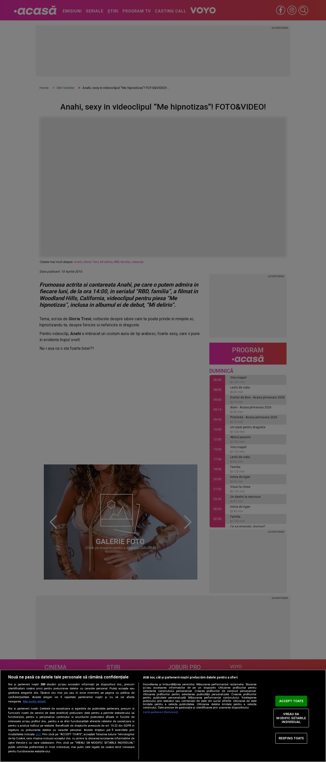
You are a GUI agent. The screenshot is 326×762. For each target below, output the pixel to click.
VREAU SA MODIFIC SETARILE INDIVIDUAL (291, 718)
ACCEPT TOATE (291, 701)
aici (38, 734)
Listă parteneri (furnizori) (160, 712)
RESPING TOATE (291, 738)
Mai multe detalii (34, 701)
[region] (163, 716)
